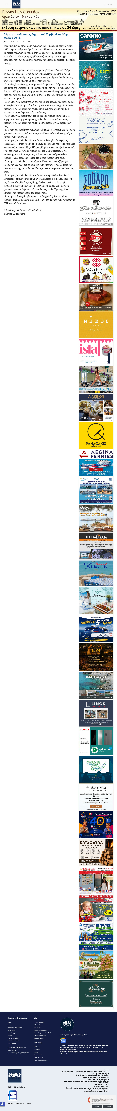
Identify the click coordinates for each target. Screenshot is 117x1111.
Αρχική (9, 1022)
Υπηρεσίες (10, 1035)
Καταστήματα (11, 1030)
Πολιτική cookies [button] (96, 1101)
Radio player (37, 1049)
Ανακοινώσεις (16, 41)
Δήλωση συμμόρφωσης (40, 1035)
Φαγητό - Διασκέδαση (13, 1038)
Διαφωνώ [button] (108, 1106)
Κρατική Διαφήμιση (39, 1038)
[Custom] (111, 4)
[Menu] (6, 4)
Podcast (36, 1052)
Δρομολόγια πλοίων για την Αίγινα (17, 1047)
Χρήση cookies (37, 1025)
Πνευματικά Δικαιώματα (40, 1030)
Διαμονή (10, 1025)
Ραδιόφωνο (37, 1047)
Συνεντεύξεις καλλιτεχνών (41, 1060)
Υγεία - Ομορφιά (12, 1033)
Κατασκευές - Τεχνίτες (13, 1040)
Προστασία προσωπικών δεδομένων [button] (101, 1103)
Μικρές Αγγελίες (12, 1050)
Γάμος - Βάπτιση (12, 1043)
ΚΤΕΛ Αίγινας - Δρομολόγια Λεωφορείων (18, 1052)
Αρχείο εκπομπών (38, 1057)
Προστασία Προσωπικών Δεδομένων (43, 1033)
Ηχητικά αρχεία (38, 1054)
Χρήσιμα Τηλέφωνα (39, 1022)
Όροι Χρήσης (37, 1027)
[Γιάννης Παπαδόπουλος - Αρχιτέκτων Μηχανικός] (58, 20)
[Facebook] (104, 4)
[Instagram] (108, 4)
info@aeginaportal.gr (102, 1073)
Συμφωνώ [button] (96, 1106)
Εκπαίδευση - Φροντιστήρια (15, 1027)
